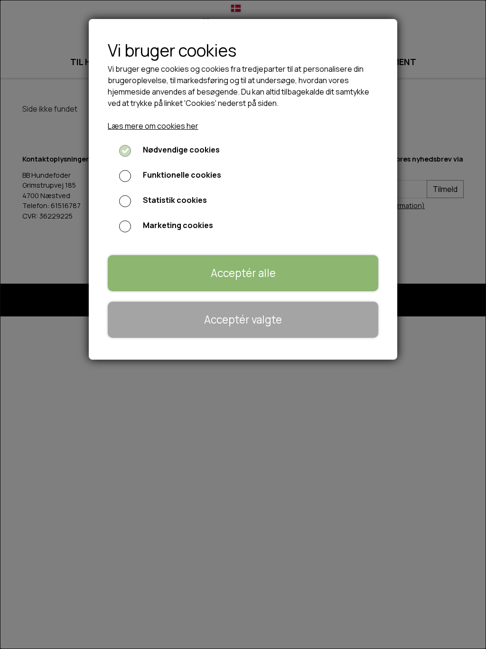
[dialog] (243, 324)
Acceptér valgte (243, 319)
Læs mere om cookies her (153, 126)
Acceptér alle (243, 273)
